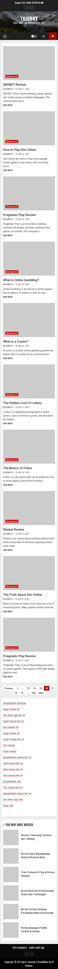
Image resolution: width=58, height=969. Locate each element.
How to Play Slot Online (29, 128)
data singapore (20, 947)
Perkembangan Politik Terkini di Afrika (11, 930)
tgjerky (29, 18)
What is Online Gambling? (29, 259)
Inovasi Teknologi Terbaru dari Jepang (11, 837)
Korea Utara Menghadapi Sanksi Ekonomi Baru (11, 856)
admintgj (9, 89)
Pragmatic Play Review (29, 193)
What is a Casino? (29, 320)
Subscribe (52, 36)
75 (40, 688)
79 (22, 692)
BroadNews (43, 962)
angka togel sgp (36, 947)
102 (33, 692)
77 (53, 688)
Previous (8, 688)
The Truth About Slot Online (29, 573)
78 (16, 692)
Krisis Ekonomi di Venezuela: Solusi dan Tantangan (11, 893)
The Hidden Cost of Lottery (29, 381)
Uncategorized (11, 76)
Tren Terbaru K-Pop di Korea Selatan (11, 874)
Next (41, 692)
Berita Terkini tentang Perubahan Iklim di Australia (11, 911)
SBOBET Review (29, 63)
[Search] (44, 36)
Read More (8, 105)
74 (34, 688)
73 (28, 688)
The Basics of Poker (29, 447)
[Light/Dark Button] (34, 36)
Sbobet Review (29, 508)
